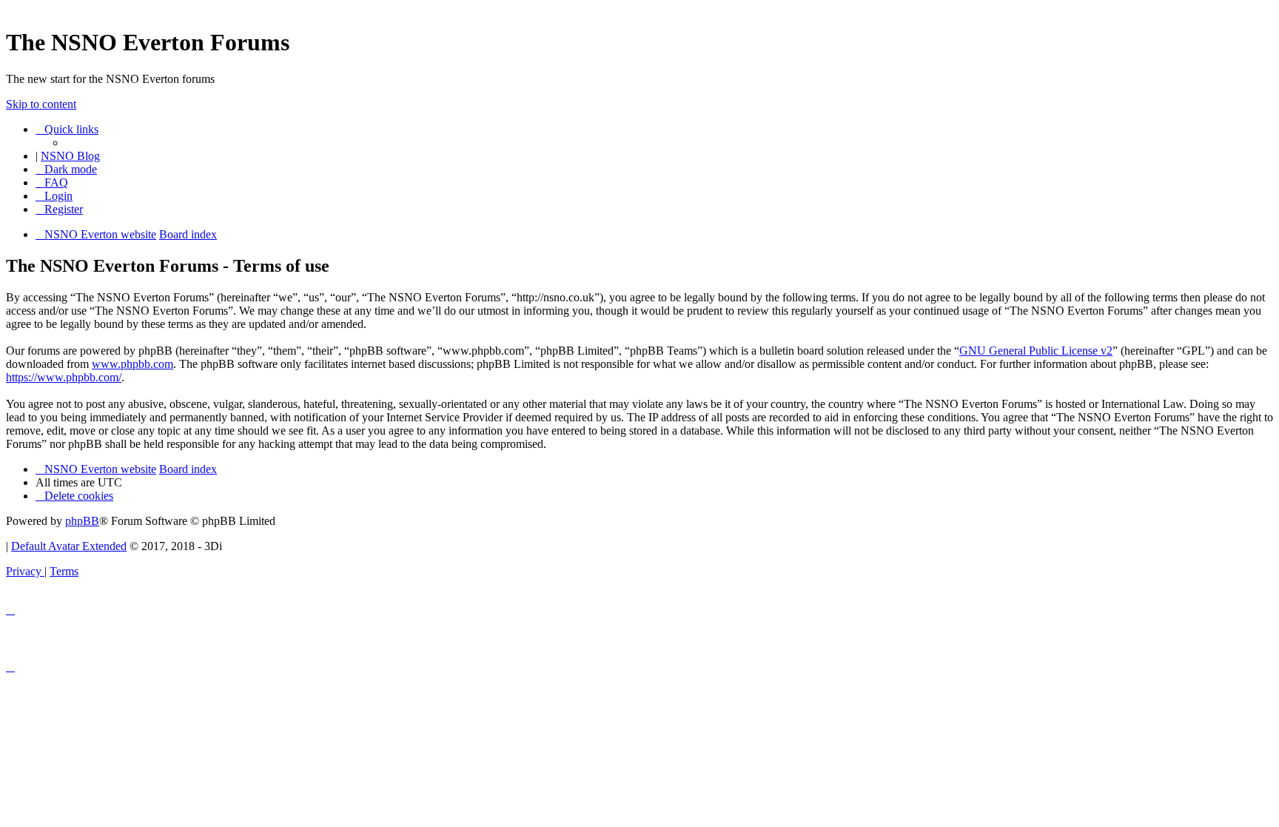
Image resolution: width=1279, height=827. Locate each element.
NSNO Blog (70, 156)
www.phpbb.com (132, 364)
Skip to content (41, 104)
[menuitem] (52, 182)
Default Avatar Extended (69, 546)
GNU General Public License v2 (1035, 350)
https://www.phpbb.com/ (63, 377)
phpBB (82, 521)
